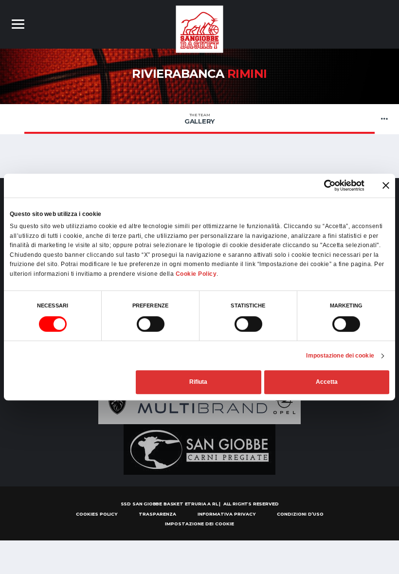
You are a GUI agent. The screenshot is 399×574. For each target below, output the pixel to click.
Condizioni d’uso (300, 514)
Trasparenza (157, 514)
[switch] (150, 324)
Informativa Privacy (226, 514)
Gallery (199, 118)
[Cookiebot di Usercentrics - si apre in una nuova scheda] (321, 185)
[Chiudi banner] (385, 185)
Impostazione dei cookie (340, 355)
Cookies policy (96, 514)
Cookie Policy (196, 273)
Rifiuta (198, 382)
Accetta (327, 382)
